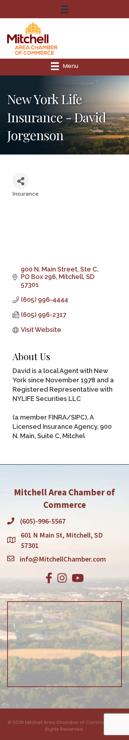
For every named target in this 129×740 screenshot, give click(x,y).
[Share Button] (21, 181)
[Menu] (64, 9)
